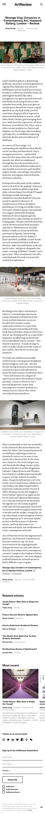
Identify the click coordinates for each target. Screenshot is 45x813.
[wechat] (31, 739)
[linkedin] (13, 739)
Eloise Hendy (10, 28)
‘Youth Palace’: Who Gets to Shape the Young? (20, 602)
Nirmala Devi (7, 642)
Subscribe (13, 779)
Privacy (30, 810)
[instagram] (3, 739)
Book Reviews (20, 642)
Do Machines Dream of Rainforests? (19, 648)
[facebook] (22, 739)
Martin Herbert (8, 618)
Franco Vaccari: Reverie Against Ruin (20, 614)
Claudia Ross (7, 652)
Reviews (20, 28)
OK (41, 807)
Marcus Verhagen (9, 629)
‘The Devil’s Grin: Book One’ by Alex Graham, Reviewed (19, 637)
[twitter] (8, 739)
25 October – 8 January (19, 572)
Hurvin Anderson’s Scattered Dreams (20, 625)
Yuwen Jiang (7, 607)
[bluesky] (17, 739)
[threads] (26, 739)
